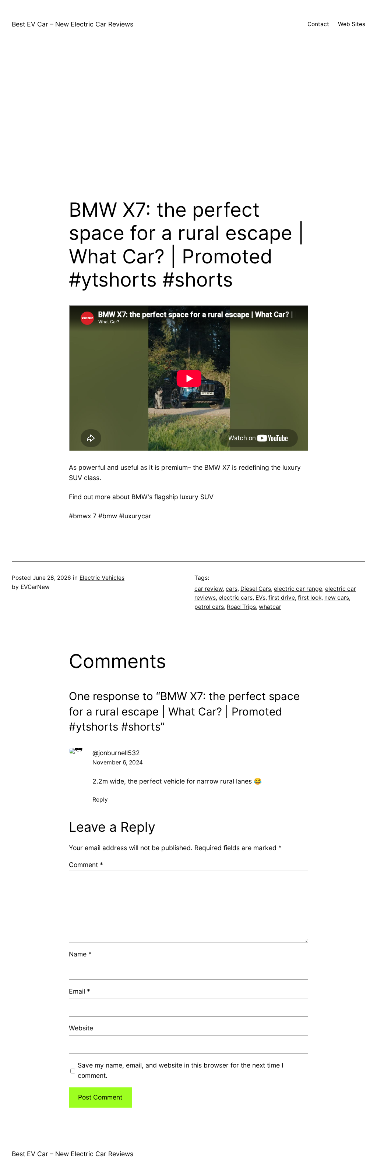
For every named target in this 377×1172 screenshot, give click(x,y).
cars (231, 588)
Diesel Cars (255, 588)
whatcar (270, 606)
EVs (260, 597)
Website (81, 1028)
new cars (336, 597)
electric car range (298, 588)
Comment (86, 865)
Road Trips (241, 606)
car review (208, 588)
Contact (318, 24)
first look (309, 597)
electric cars (236, 597)
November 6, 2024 (117, 762)
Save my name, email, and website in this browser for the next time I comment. (180, 1070)
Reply (100, 799)
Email (79, 991)
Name (80, 954)
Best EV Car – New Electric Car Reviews (72, 24)
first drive (281, 597)
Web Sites (351, 24)
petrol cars (209, 606)
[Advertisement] (188, 120)
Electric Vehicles (102, 577)
